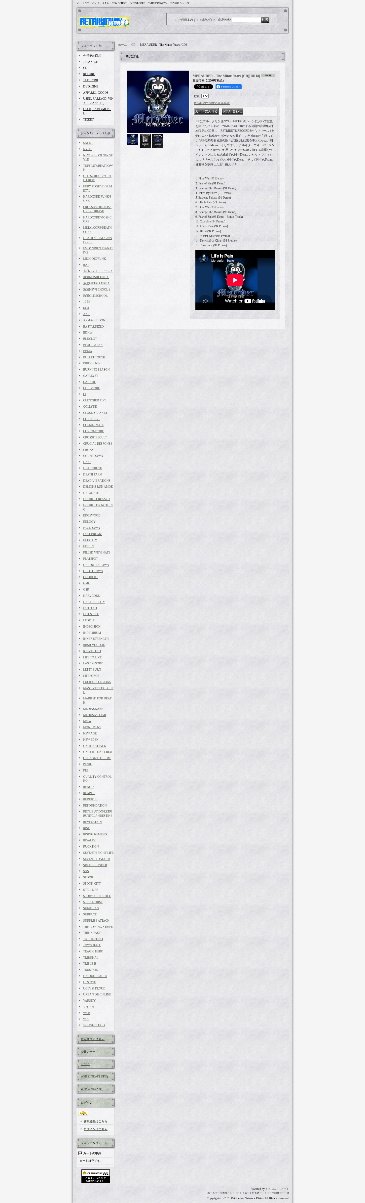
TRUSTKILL (91, 970)
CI (84, 394)
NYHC (87, 149)
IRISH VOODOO (94, 645)
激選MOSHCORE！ (96, 277)
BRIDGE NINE (92, 363)
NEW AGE (90, 733)
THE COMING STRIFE (98, 927)
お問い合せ (207, 20)
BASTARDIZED (93, 326)
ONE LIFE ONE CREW (97, 752)
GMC (86, 583)
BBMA (87, 351)
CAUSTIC (89, 382)
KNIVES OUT (92, 651)
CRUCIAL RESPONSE (97, 443)
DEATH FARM (92, 474)
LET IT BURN (92, 669)
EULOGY (89, 521)
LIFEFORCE (91, 676)
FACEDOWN (91, 528)
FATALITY (90, 540)
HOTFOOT (90, 608)
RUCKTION (91, 846)
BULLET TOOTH (94, 357)
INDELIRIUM (92, 633)
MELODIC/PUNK (94, 258)
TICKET (88, 119)
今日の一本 (88, 1051)
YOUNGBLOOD (94, 1025)
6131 (86, 308)
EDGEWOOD (92, 515)
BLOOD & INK (93, 345)
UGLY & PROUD (94, 988)
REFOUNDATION (95, 805)
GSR (86, 589)
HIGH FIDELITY (94, 602)
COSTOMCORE (93, 431)
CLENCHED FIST (94, 400)
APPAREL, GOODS (96, 92)
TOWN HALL (92, 945)
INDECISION (92, 626)
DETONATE (91, 493)
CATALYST (90, 376)
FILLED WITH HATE (96, 552)
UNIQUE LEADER (95, 976)
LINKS (85, 1064)
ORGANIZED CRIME (97, 758)
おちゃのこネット (277, 1189)
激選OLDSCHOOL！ (96, 296)
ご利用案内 (185, 20)
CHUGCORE (91, 388)
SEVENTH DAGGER (96, 859)
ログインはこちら (96, 1129)
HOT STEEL (91, 614)
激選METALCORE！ (96, 283)
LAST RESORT (93, 663)
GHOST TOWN (93, 571)
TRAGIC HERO (93, 951)
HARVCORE (91, 596)
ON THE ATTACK (94, 746)
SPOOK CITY (92, 883)
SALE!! (88, 143)
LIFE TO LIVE (92, 657)
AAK (86, 314)
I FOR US (89, 620)
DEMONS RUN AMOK (98, 486)
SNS (86, 871)
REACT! (88, 787)
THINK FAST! (92, 933)
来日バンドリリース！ (98, 271)
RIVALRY (89, 840)
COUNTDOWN (93, 456)
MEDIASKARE (93, 709)
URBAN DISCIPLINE (97, 994)
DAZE (87, 462)
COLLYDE (90, 406)
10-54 (86, 301)
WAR (86, 1013)
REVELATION (92, 822)
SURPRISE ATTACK (96, 920)
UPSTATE (89, 982)
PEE (85, 770)
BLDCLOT (90, 339)
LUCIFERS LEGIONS (97, 682)
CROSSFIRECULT (95, 437)
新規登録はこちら (96, 1121)
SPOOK (88, 877)
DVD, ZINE (90, 86)
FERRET (88, 546)
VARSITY (89, 1000)
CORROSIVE (91, 419)
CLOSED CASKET (95, 413)
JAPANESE (90, 62)
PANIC (87, 764)
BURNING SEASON (96, 369)
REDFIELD (90, 799)
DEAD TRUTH (92, 468)
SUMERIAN (91, 908)
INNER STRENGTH (96, 639)
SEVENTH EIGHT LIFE (98, 853)
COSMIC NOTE (93, 425)
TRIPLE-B (89, 963)
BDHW (87, 332)
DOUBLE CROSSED (96, 499)
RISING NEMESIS (95, 834)
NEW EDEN (91, 739)
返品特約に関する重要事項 (212, 103)
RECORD (89, 74)
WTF (86, 1019)
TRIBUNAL (90, 957)
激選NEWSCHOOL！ (97, 289)
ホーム (122, 44)
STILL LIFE (90, 890)
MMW (87, 721)
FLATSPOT (90, 558)
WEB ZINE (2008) (92, 1089)
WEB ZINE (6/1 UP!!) (94, 1076)
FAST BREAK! (92, 534)
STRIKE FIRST (93, 902)
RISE (86, 828)
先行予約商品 (92, 55)
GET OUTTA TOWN (96, 565)
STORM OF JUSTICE (97, 896)
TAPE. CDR (90, 80)
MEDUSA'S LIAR (94, 715)
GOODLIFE (90, 577)
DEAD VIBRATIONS (96, 480)
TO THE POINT (93, 939)
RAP (86, 265)
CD (85, 68)
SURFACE (90, 914)
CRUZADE (90, 450)
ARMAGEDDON (94, 320)
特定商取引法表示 (93, 1039)
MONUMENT (92, 727)
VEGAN (88, 1007)
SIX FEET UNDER (95, 865)
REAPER (89, 793)
